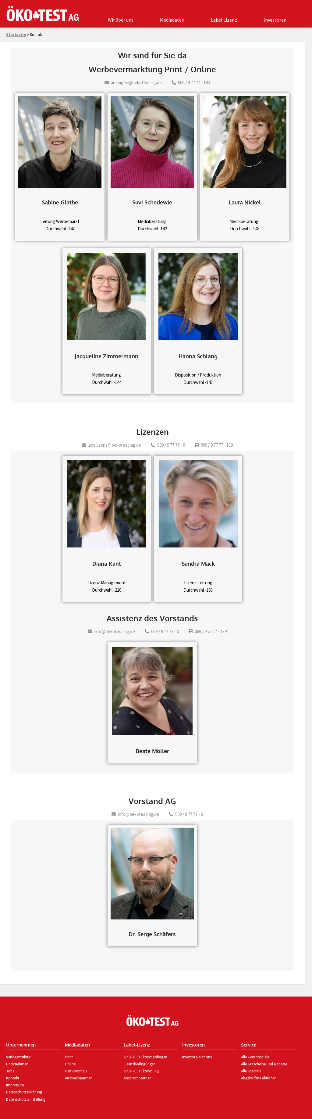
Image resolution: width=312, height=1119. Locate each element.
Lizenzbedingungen (140, 1064)
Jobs (10, 1071)
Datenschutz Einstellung (25, 1099)
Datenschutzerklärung (24, 1092)
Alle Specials (251, 1071)
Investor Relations (197, 1057)
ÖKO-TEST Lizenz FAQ (141, 1071)
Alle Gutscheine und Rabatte (264, 1064)
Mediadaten (172, 20)
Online (70, 1064)
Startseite (16, 34)
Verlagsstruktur (18, 1057)
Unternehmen (17, 1064)
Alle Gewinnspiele (255, 1057)
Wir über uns (120, 20)
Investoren (275, 20)
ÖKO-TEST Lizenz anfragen (145, 1057)
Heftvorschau (76, 1071)
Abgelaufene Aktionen (259, 1078)
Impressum (15, 1085)
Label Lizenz (224, 20)
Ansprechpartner (78, 1078)
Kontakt (12, 1078)
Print (69, 1057)
